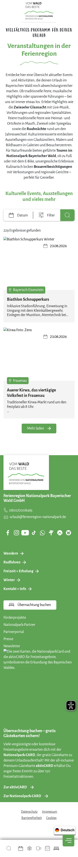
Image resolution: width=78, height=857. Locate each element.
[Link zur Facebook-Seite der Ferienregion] (7, 532)
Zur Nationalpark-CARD (22, 796)
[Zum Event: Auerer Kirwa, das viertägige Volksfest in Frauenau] (39, 354)
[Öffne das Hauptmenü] (68, 841)
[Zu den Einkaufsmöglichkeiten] (47, 848)
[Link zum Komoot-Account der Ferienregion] (59, 532)
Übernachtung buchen (34, 605)
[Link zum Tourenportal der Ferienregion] (51, 532)
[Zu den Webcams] (38, 848)
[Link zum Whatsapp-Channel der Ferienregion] (42, 532)
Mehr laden (35, 428)
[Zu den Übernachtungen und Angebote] (56, 848)
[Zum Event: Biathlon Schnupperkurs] (39, 263)
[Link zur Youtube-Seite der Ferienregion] (25, 532)
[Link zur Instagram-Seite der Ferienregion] (16, 532)
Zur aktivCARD (15, 787)
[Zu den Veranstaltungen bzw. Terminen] (20, 848)
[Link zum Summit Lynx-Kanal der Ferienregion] (68, 532)
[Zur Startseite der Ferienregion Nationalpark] (39, 10)
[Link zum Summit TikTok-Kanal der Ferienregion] (34, 532)
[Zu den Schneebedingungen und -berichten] (29, 848)
